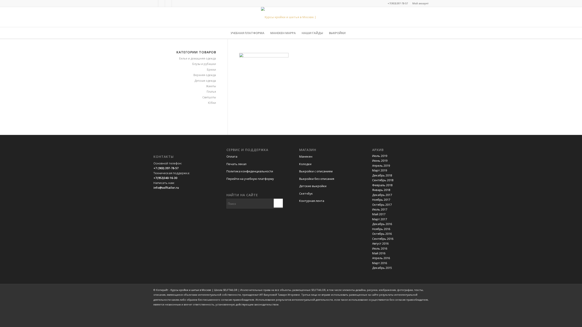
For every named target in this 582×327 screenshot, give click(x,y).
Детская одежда (205, 81)
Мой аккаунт (420, 3)
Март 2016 (379, 263)
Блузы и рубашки (204, 64)
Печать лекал (236, 164)
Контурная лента (311, 201)
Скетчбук (306, 193)
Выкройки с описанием (316, 171)
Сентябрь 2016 (382, 239)
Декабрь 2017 (382, 195)
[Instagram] (168, 3)
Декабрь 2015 (382, 268)
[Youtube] (175, 3)
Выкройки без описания (316, 179)
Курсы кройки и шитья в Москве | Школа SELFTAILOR (204, 290)
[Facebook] (154, 3)
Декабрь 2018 (382, 175)
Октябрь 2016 (382, 234)
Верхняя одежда (204, 75)
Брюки (211, 70)
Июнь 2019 (379, 161)
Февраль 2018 (382, 185)
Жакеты (211, 86)
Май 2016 (378, 253)
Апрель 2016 (381, 258)
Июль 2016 (379, 248)
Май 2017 (378, 214)
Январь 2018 (381, 190)
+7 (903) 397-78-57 (165, 168)
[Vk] (161, 3)
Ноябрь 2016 (381, 229)
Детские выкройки (312, 186)
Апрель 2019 (381, 166)
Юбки (212, 103)
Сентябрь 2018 (382, 180)
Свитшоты (209, 97)
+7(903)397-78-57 (398, 3)
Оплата (231, 156)
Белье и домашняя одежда (197, 58)
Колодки (305, 164)
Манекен (305, 156)
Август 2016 (380, 243)
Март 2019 (379, 170)
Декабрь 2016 (382, 224)
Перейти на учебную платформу (250, 179)
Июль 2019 (379, 156)
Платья (211, 92)
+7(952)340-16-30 (165, 178)
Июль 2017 (379, 209)
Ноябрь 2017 (381, 200)
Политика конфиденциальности (249, 171)
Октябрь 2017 (382, 205)
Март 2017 (379, 219)
